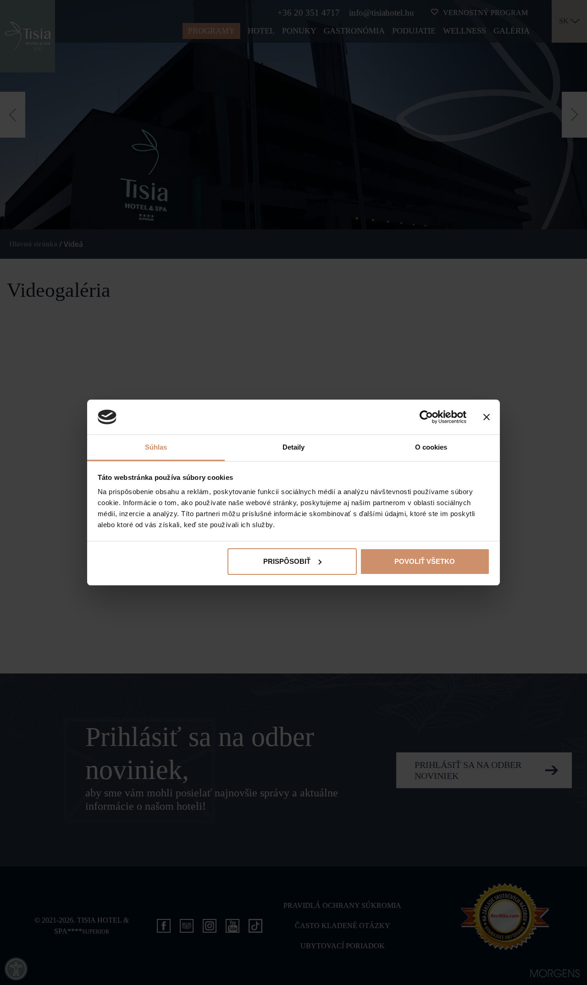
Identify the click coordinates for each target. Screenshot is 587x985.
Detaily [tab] (293, 447)
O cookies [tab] (431, 447)
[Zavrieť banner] (486, 417)
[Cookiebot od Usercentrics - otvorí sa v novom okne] (426, 417)
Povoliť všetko (424, 561)
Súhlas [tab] (156, 447)
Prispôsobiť (286, 561)
